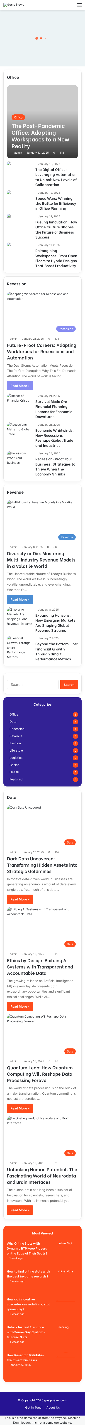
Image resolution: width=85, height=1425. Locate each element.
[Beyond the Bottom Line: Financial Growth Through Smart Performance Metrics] (19, 647)
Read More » (19, 386)
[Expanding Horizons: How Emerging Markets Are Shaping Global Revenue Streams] (19, 616)
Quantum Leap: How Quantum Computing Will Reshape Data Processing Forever (40, 1073)
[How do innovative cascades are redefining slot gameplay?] (65, 1309)
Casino (14, 765)
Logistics (16, 757)
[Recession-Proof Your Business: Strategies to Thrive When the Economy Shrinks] (19, 458)
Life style (16, 750)
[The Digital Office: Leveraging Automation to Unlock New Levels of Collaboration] (9, 163)
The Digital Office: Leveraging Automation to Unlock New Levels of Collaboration (56, 177)
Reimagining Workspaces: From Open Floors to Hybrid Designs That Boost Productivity (56, 258)
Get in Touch (34, 1407)
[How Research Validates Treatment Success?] (65, 1365)
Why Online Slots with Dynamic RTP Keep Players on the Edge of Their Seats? (27, 1248)
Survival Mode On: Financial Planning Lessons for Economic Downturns (53, 409)
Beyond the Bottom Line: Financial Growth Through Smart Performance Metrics (56, 651)
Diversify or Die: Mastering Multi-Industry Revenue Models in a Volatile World (41, 559)
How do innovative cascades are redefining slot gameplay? (28, 1304)
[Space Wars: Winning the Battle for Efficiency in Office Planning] (9, 192)
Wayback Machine (67, 1418)
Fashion (15, 743)
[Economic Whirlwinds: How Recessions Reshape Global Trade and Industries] (19, 429)
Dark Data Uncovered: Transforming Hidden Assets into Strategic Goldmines (42, 864)
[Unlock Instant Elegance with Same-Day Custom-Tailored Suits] (65, 1337)
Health (14, 772)
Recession (17, 729)
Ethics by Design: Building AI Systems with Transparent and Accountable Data (40, 966)
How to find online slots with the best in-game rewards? (28, 1273)
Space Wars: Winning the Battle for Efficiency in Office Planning (55, 203)
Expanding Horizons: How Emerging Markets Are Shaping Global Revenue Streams (55, 622)
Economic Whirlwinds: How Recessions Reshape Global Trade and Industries (54, 437)
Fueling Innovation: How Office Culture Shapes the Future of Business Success (56, 229)
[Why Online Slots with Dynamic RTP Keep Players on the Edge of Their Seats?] (65, 1253)
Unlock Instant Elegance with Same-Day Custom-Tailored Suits (26, 1332)
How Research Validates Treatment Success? (25, 1357)
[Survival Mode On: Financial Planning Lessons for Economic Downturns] (19, 400)
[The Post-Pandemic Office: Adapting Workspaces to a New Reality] (42, 121)
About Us (53, 1407)
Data (13, 721)
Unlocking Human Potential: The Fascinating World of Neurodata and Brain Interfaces (42, 1175)
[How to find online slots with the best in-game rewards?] (65, 1281)
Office (14, 714)
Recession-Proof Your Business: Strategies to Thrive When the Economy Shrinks (55, 466)
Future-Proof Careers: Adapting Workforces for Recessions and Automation (41, 351)
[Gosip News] (13, 5)
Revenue (16, 736)
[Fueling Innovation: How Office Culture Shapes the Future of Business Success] (9, 216)
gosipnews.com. (55, 1400)
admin (18, 152)
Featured (16, 779)
